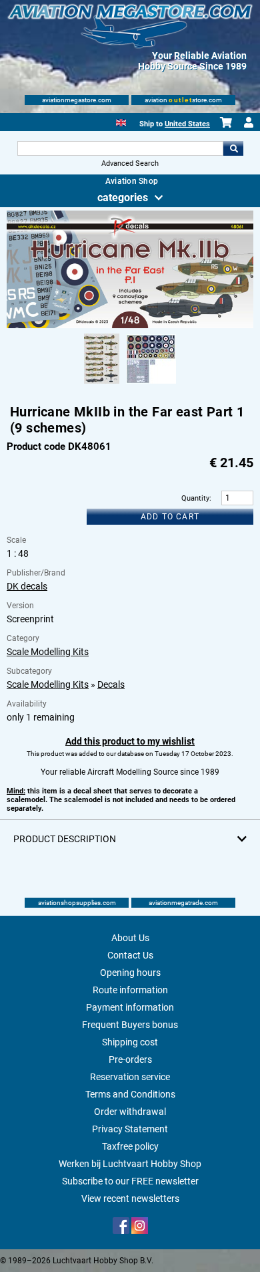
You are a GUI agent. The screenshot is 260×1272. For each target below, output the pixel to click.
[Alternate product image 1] (102, 384)
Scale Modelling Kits (48, 651)
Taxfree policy (130, 1146)
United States (187, 124)
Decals (111, 684)
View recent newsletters (130, 1198)
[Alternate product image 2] (151, 384)
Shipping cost (130, 1042)
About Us (130, 937)
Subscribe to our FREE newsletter (130, 1181)
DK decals (27, 586)
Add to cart (170, 516)
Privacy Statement (130, 1129)
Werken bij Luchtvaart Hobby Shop (130, 1163)
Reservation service (130, 1076)
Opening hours (130, 972)
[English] (121, 121)
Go (233, 148)
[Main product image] (130, 325)
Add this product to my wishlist (130, 741)
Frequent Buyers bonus (130, 1024)
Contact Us (130, 955)
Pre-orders (130, 1059)
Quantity (195, 498)
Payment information (130, 1007)
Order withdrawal (130, 1111)
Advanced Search (130, 163)
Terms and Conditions (130, 1094)
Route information (130, 990)
